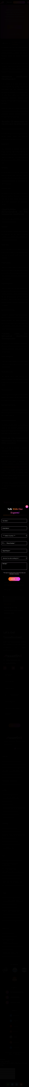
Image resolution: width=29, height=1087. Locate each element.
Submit (12, 579)
